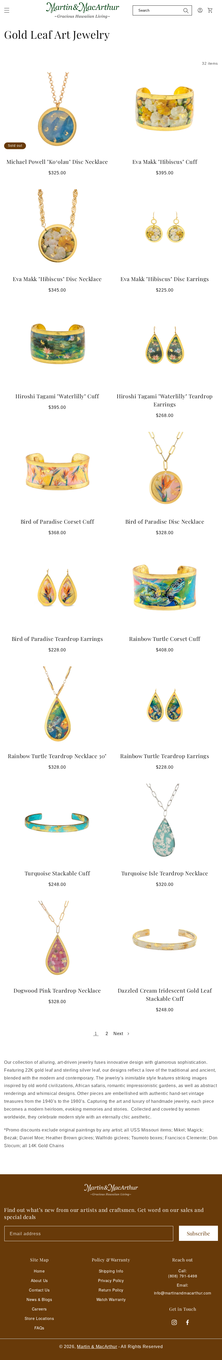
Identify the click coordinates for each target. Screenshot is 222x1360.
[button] (7, 10)
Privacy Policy (111, 1280)
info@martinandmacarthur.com (182, 1293)
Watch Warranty (111, 1299)
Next (118, 1033)
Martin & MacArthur (97, 1346)
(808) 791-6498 (182, 1276)
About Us (39, 1280)
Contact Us (39, 1290)
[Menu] (10, 13)
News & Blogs (39, 1299)
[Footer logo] (111, 1190)
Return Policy (111, 1290)
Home (39, 1271)
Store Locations (39, 1318)
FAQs (39, 1327)
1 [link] (95, 1033)
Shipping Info (111, 1271)
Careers (39, 1309)
